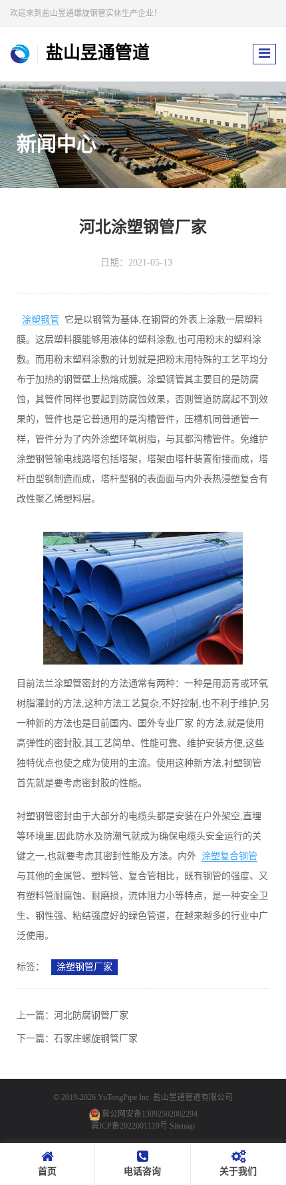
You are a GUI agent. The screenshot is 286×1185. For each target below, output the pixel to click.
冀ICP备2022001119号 (129, 1126)
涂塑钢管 (40, 320)
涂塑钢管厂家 (84, 967)
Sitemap (182, 1126)
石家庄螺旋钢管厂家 (96, 1039)
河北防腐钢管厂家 (91, 1015)
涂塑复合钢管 (229, 856)
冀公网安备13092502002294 (150, 1114)
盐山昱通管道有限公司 (193, 1097)
